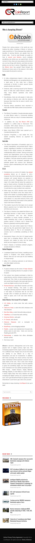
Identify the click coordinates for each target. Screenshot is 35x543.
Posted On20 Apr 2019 (15, 515)
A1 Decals (7, 319)
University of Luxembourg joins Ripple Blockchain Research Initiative (20, 520)
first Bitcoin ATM (24, 122)
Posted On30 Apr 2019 (15, 465)
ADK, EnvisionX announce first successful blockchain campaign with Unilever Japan (21, 461)
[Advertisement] (17, 439)
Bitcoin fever (9, 67)
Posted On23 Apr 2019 (15, 504)
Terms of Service (27, 540)
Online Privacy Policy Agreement (12, 537)
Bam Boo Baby (8, 312)
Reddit (6, 329)
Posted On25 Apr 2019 (15, 487)
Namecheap (7, 335)
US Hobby (7, 303)
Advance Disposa (10, 322)
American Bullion (9, 317)
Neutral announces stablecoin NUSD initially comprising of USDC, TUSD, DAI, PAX (21, 511)
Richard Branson (9, 286)
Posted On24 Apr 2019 (15, 496)
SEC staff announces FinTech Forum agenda (20, 493)
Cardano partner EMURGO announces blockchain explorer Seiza (20, 501)
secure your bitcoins (14, 57)
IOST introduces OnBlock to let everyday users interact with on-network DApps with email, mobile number (21, 471)
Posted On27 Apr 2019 (15, 475)
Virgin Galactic (28, 269)
